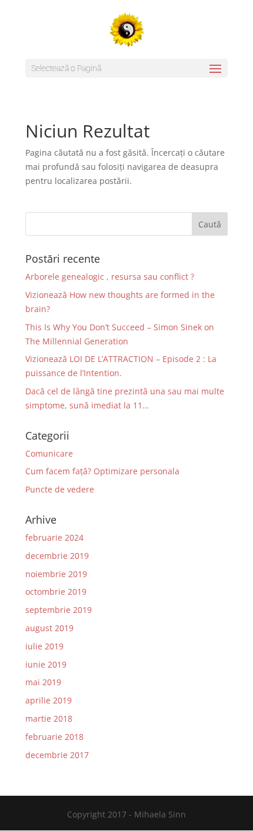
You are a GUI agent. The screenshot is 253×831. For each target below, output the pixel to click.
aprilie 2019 (48, 700)
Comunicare (49, 453)
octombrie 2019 (55, 591)
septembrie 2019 (58, 609)
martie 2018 (48, 718)
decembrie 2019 (57, 555)
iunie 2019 (45, 664)
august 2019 (49, 628)
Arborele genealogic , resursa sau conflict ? (109, 276)
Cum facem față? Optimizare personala (102, 471)
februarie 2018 (54, 736)
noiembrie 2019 (56, 573)
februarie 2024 (54, 537)
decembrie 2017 (57, 754)
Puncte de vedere (59, 489)
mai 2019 (43, 682)
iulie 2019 (44, 646)
